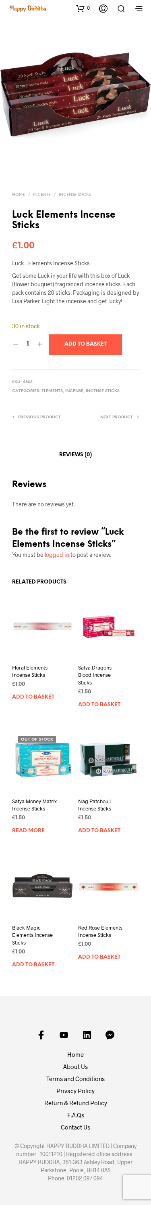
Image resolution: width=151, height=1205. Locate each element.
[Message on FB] (110, 1035)
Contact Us (75, 1127)
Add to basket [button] (33, 697)
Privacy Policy (75, 1090)
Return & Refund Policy (75, 1102)
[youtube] (64, 1035)
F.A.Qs (75, 1115)
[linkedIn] (87, 1035)
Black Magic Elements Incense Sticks (32, 934)
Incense (42, 195)
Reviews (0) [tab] (75, 455)
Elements (52, 391)
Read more (28, 830)
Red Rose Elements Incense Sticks (100, 931)
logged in (57, 554)
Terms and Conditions (75, 1078)
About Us (75, 1066)
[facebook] (41, 1035)
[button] (83, 8)
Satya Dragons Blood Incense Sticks (95, 674)
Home (18, 195)
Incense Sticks (75, 195)
